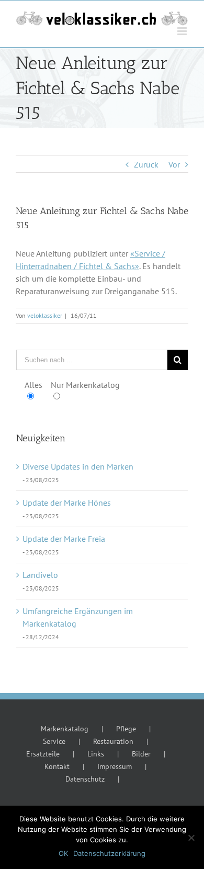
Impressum (114, 766)
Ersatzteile (43, 754)
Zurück (146, 164)
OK (63, 853)
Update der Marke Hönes (66, 502)
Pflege (126, 728)
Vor (174, 164)
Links (95, 754)
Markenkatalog (64, 728)
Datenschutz (85, 779)
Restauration (113, 741)
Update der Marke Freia (63, 538)
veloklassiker (44, 315)
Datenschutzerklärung (109, 853)
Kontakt (57, 766)
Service (54, 741)
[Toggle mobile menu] (182, 31)
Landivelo (40, 575)
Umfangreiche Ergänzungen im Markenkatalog (77, 617)
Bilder (141, 754)
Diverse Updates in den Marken (77, 466)
